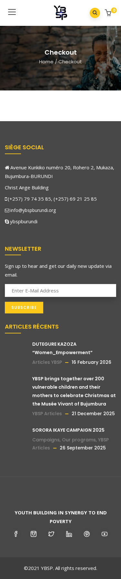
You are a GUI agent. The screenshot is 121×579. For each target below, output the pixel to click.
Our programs (79, 440)
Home (46, 61)
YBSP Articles (47, 413)
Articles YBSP (47, 362)
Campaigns (46, 440)
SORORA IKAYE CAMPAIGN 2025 (68, 430)
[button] (109, 13)
